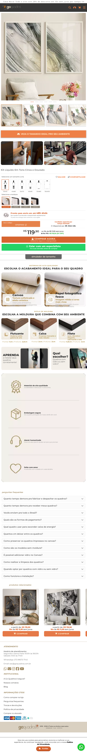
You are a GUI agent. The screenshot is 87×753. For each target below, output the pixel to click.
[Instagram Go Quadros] (13, 669)
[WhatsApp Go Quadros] (5, 669)
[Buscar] (70, 7)
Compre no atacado (13, 713)
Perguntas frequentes (14, 701)
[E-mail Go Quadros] (9, 669)
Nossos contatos (11, 683)
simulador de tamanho (44, 256)
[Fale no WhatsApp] (81, 747)
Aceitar (45, 748)
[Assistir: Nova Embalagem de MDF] (22, 153)
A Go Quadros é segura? (14, 679)
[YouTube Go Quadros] (22, 669)
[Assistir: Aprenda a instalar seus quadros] (34, 358)
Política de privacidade (14, 709)
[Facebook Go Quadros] (17, 669)
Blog (6, 687)
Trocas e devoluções (13, 705)
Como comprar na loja (13, 697)
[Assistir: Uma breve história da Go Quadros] (65, 153)
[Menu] (84, 7)
